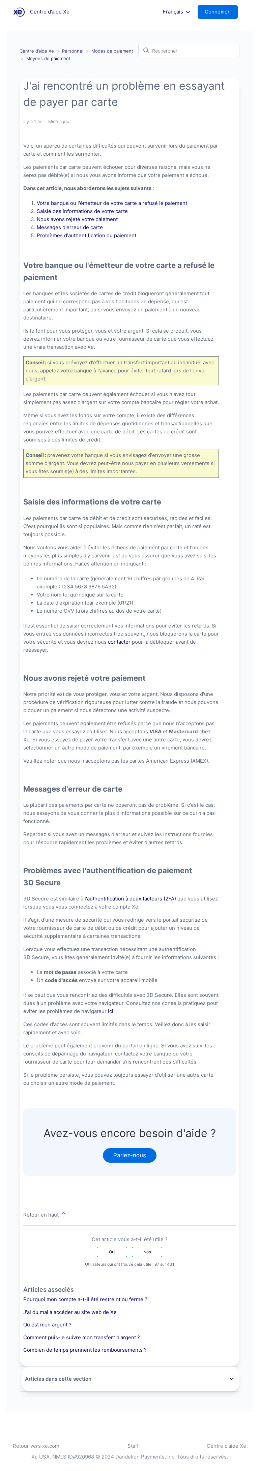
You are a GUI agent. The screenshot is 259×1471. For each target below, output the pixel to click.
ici (110, 1011)
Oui (112, 1251)
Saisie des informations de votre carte (82, 211)
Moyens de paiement (48, 58)
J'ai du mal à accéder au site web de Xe (70, 1312)
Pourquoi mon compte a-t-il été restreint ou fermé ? (85, 1299)
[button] (221, 12)
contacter (120, 642)
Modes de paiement (112, 51)
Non (147, 1251)
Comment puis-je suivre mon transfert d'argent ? (81, 1337)
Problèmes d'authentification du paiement (86, 235)
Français (173, 12)
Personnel (72, 51)
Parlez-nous (129, 1155)
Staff (133, 1446)
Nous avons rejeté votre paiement (77, 219)
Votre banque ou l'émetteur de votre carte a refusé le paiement (112, 203)
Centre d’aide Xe (37, 51)
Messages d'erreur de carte (70, 227)
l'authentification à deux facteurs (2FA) (130, 898)
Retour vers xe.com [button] (36, 1446)
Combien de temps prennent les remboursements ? (85, 1350)
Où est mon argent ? (47, 1324)
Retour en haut (41, 1215)
